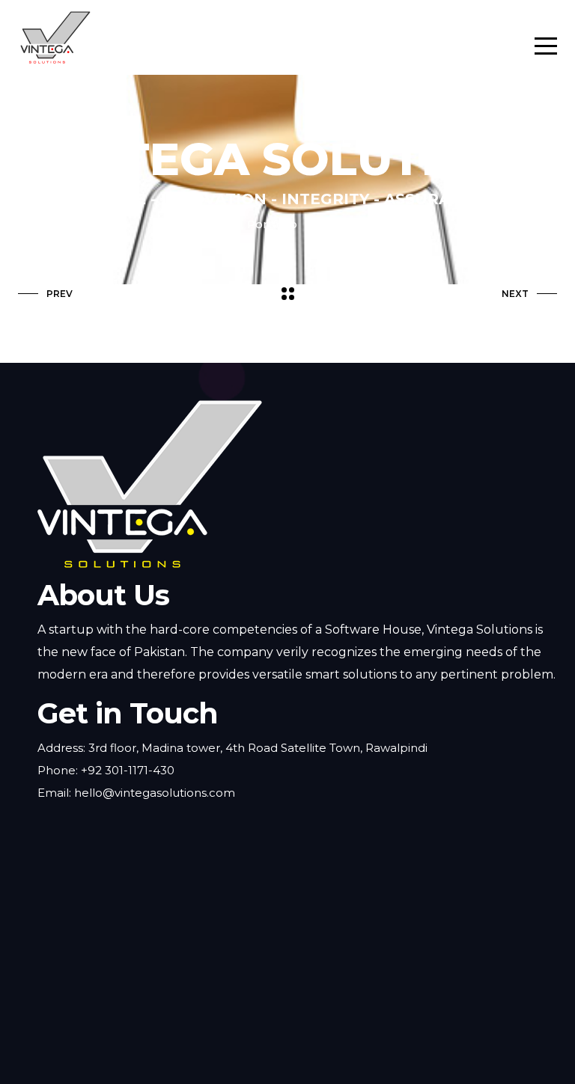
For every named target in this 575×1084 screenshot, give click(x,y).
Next (515, 293)
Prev (59, 293)
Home (207, 224)
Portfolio (272, 224)
